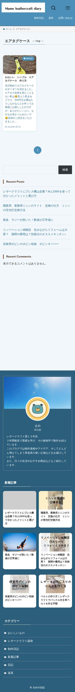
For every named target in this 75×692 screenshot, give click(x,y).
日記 (10, 664)
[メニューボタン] (68, 8)
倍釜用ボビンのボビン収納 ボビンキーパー (31, 244)
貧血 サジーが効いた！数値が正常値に (28, 219)
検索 (65, 169)
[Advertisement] (37, 308)
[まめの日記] (23, 8)
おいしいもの (16, 633)
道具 (10, 672)
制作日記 (13, 648)
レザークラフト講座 (20, 641)
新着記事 (13, 656)
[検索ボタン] (53, 8)
